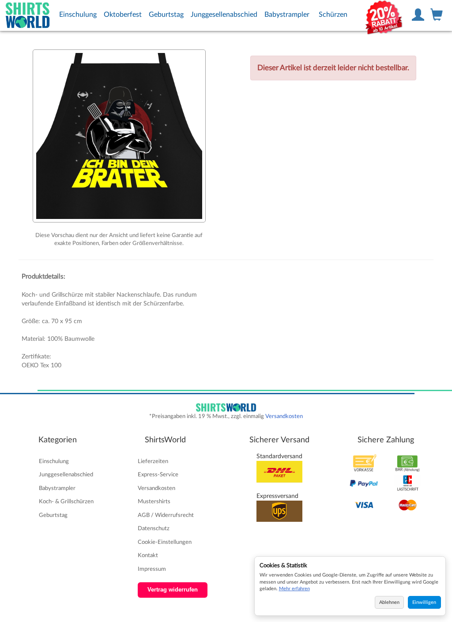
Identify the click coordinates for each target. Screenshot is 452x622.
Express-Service (158, 474)
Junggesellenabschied (224, 14)
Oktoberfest (123, 14)
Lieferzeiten (153, 461)
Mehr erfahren (294, 588)
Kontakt (148, 555)
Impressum (152, 569)
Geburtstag (166, 14)
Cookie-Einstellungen (165, 542)
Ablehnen (389, 602)
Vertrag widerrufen (172, 590)
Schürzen (333, 14)
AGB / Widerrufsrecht (166, 515)
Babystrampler (286, 14)
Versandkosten (284, 416)
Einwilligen (424, 602)
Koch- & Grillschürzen (66, 501)
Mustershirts (154, 501)
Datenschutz (154, 528)
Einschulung (78, 14)
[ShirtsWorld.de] (28, 15)
